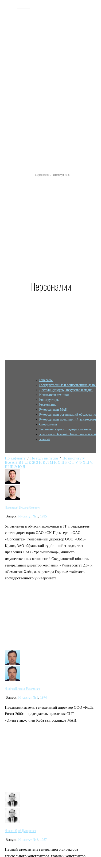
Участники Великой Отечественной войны (70, 434)
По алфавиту (15, 458)
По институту (73, 458)
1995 (43, 516)
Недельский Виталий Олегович (22, 507)
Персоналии (42, 174)
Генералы (46, 380)
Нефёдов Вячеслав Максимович (22, 688)
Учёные (44, 439)
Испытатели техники (54, 395)
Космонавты (48, 404)
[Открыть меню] (95, 70)
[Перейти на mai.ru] (9, 6)
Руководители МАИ (53, 409)
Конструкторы (49, 400)
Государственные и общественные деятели (69, 385)
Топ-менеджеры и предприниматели (65, 429)
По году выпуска (44, 458)
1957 (43, 840)
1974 (43, 697)
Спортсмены (48, 424)
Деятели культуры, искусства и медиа (66, 390)
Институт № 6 (28, 516)
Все (8, 462)
